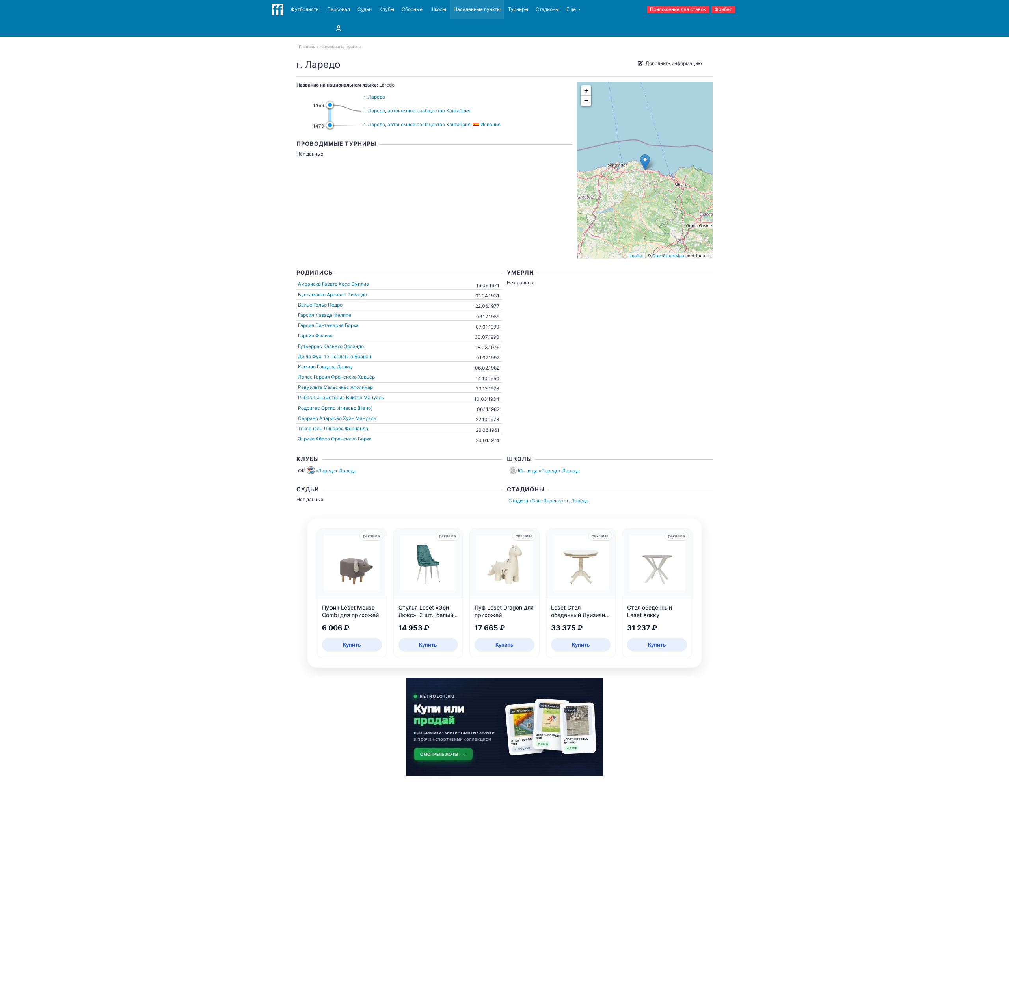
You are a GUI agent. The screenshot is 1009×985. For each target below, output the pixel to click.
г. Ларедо (374, 97)
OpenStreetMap (668, 255)
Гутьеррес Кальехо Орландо (331, 346)
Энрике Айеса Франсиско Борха (335, 439)
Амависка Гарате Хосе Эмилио (333, 284)
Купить (352, 644)
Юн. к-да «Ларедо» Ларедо (548, 471)
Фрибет (723, 9)
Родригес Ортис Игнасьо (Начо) (335, 408)
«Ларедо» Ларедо (336, 471)
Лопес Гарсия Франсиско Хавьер (336, 377)
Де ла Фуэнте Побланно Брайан (334, 356)
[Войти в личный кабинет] (338, 28)
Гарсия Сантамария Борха (328, 325)
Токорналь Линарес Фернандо (333, 428)
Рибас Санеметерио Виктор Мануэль (341, 397)
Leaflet (636, 255)
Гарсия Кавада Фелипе (324, 315)
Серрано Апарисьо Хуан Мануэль (337, 418)
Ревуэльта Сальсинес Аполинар (335, 387)
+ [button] (586, 90)
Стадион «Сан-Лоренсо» (537, 501)
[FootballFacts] (277, 9)
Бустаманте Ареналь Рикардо (332, 294)
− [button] (586, 101)
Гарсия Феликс (315, 335)
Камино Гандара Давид (325, 367)
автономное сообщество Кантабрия (429, 110)
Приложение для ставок (678, 9)
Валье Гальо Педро (320, 305)
